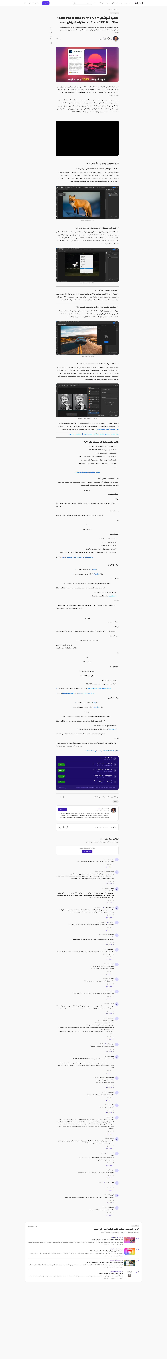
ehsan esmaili (110, 1153)
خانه (118, 9)
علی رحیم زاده (110, 1044)
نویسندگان (115, 3)
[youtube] (59, 827)
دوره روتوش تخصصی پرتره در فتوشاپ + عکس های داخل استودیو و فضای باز (93, 434)
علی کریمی (111, 922)
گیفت (120, 3)
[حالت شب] (25, 3)
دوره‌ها (126, 3)
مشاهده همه (33, 1227)
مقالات (131, 3)
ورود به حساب (87, 852)
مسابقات (107, 3)
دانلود (60, 764)
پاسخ (108, 864)
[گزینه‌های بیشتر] (57, 797)
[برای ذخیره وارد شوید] (60, 38)
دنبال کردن (62, 809)
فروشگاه (101, 3)
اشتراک (95, 3)
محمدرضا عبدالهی (109, 907)
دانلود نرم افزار (111, 9)
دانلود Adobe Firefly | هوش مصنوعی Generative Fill (102, 751)
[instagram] (67, 827)
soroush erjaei (110, 871)
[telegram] (63, 827)
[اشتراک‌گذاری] (57, 38)
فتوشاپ (115, 801)
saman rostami (110, 1182)
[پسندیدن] (113, 864)
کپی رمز (61, 787)
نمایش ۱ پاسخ (109, 867)
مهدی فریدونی (108, 38)
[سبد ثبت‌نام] (29, 3)
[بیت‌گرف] (139, 3)
